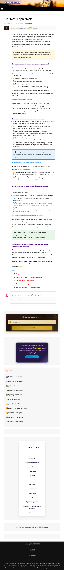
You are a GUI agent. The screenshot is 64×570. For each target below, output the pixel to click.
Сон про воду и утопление (25, 280)
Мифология (32, 471)
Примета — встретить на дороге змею (29, 277)
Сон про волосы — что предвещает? (28, 287)
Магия (32, 454)
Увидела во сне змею (23, 274)
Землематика (12, 2)
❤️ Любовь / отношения (14, 417)
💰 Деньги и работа (13, 404)
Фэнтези (32, 458)
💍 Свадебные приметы (14, 381)
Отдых (32, 497)
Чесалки (32, 484)
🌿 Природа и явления (14, 395)
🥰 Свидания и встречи (14, 413)
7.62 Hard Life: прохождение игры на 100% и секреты (32, 527)
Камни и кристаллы (32, 463)
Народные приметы (32, 502)
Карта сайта (55, 568)
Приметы (30, 23)
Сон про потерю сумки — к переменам (29, 284)
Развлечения (32, 493)
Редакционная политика (32, 544)
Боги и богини (32, 467)
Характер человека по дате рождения (32, 507)
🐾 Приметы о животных (14, 390)
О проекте (32, 555)
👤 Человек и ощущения (14, 377)
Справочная (32, 489)
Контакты (32, 549)
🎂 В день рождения (13, 399)
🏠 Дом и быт (10, 386)
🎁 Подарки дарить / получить (16, 408)
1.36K (31, 27)
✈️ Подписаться (32, 356)
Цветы (32, 480)
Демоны (32, 476)
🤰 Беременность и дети (14, 422)
